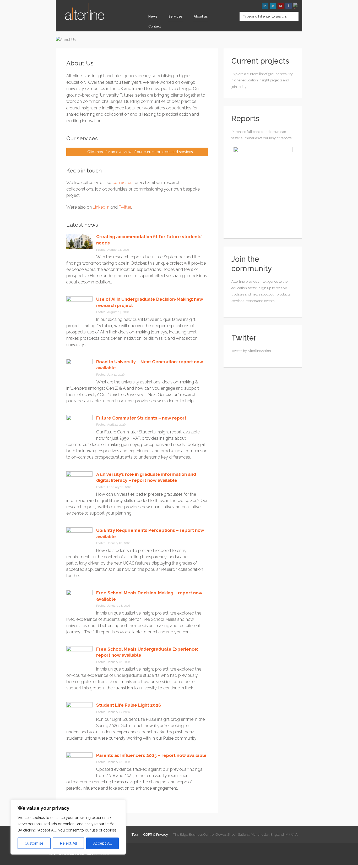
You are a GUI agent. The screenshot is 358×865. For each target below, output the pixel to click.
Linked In (101, 207)
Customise (34, 843)
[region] (68, 827)
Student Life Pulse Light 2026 (128, 705)
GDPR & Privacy (155, 834)
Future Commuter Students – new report (141, 418)
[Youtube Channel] (281, 6)
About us (201, 16)
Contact (154, 26)
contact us (122, 182)
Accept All (102, 843)
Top (134, 834)
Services (175, 16)
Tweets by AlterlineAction (251, 351)
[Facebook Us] (288, 6)
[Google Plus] (296, 6)
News (152, 16)
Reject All (68, 843)
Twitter (125, 207)
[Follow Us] (273, 6)
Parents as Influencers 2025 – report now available (151, 755)
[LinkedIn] (265, 6)
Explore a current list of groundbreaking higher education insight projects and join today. (262, 80)
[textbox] (269, 16)
